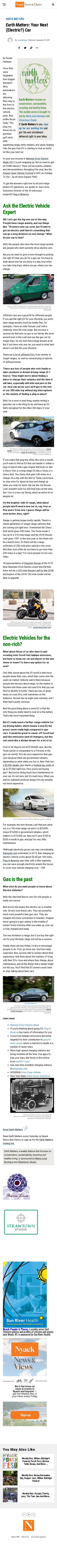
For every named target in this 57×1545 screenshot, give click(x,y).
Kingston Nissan (32, 563)
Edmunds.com (10, 853)
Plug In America (11, 860)
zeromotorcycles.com (42, 627)
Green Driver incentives (38, 1076)
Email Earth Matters (13, 1129)
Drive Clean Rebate (31, 1072)
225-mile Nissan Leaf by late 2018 (35, 570)
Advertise (25, 1536)
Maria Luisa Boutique (36, 116)
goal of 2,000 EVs (28, 453)
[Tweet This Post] (25, 48)
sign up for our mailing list (33, 126)
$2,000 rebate (12, 765)
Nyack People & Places (15, 1329)
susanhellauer (22, 40)
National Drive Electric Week (24, 1025)
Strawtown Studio (27, 1162)
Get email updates (38, 1536)
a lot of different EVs (23, 354)
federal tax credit (42, 765)
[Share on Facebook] (19, 48)
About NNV (15, 1536)
